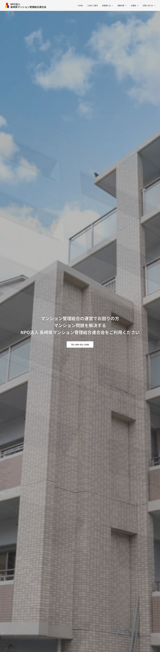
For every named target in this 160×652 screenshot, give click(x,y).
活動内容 (120, 5)
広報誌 (133, 5)
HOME (80, 5)
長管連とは (106, 5)
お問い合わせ (148, 5)
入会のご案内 (92, 5)
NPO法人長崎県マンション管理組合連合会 (28, 5)
